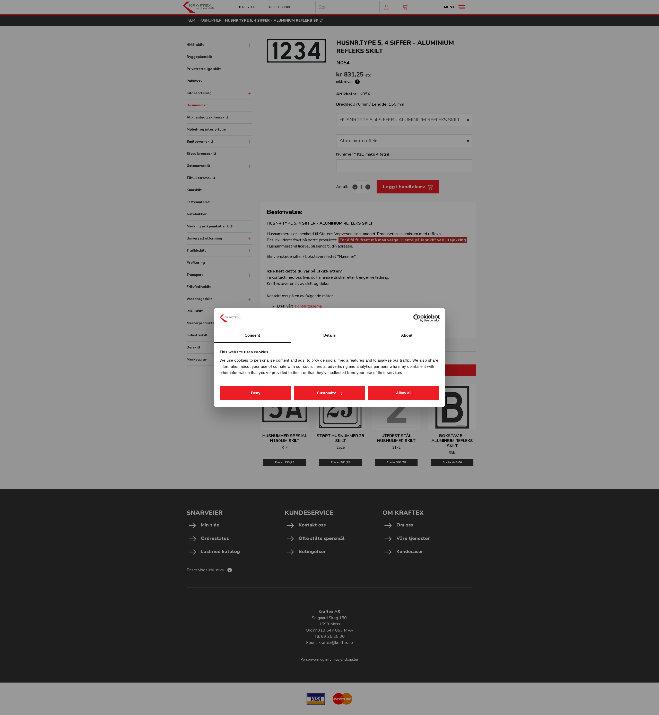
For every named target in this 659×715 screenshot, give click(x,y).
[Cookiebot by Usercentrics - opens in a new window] (417, 318)
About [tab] (406, 335)
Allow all (403, 393)
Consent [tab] (252, 335)
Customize (326, 393)
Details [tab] (329, 335)
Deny (255, 393)
